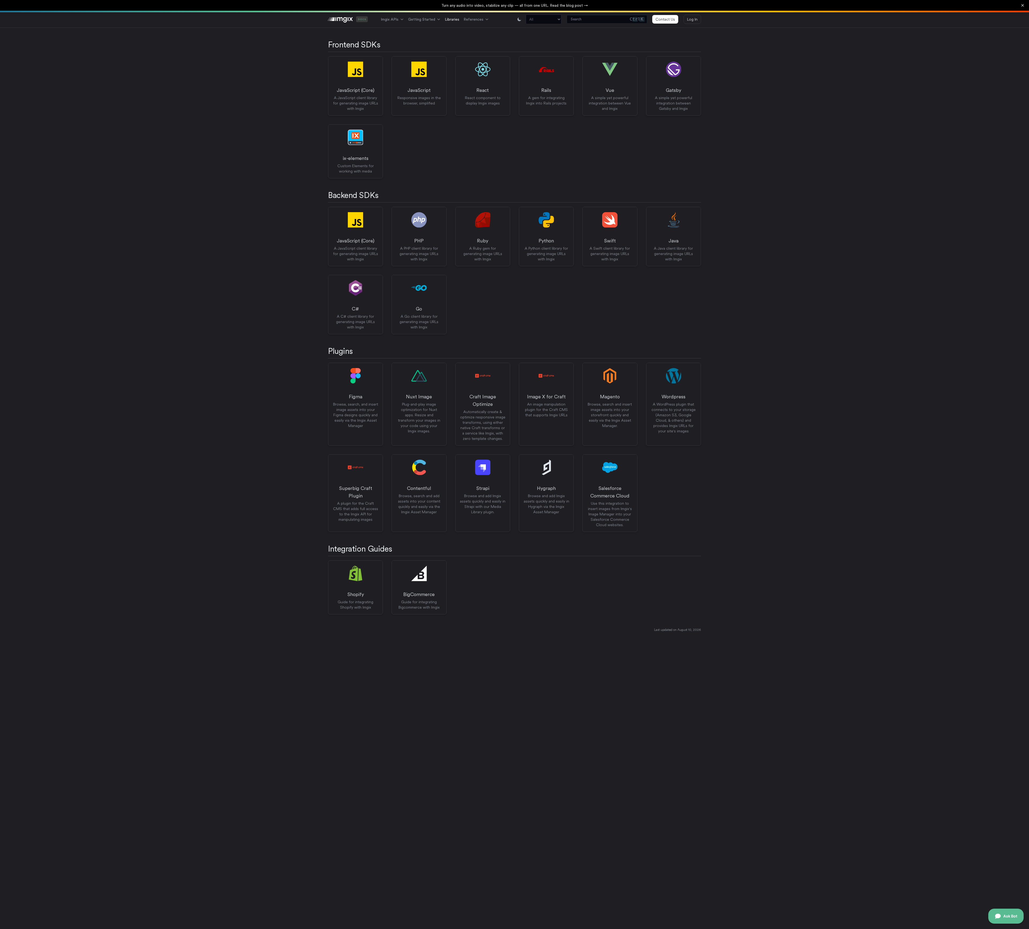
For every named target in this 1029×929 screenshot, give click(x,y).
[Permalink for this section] (385, 44)
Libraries (452, 19)
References (473, 19)
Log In (692, 19)
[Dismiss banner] (1022, 5)
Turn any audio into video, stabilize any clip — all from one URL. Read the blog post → (514, 5)
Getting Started (421, 19)
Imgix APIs (389, 19)
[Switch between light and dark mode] (519, 19)
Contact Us (665, 19)
